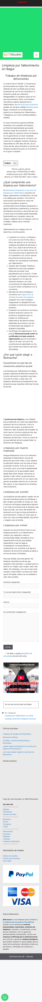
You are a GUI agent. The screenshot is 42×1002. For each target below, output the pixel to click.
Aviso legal (7, 861)
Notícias (6, 809)
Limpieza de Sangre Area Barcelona (17, 734)
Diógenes (6, 836)
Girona (5, 822)
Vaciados (6, 839)
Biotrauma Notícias (10, 737)
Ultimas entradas (9, 814)
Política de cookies (10, 856)
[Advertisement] (21, 28)
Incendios (6, 834)
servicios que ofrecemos (28, 105)
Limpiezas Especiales (11, 841)
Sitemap (29, 957)
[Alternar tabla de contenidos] (14, 163)
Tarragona (7, 824)
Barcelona (7, 819)
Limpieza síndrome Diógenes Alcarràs (20, 719)
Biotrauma (33, 107)
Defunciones (8, 831)
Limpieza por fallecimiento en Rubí (19, 716)
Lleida (5, 827)
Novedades (7, 812)
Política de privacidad (11, 858)
